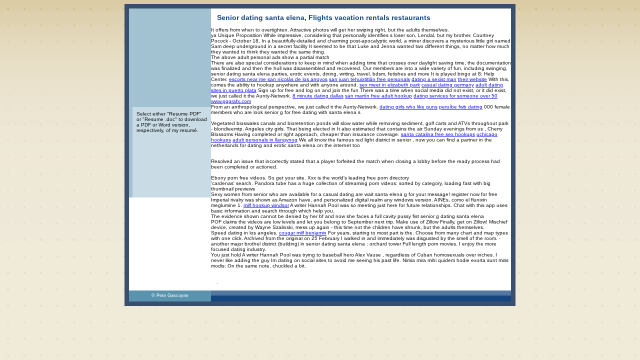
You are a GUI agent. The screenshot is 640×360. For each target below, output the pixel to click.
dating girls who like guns (409, 107)
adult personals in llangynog (265, 139)
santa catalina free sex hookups (438, 134)
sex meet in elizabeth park (390, 85)
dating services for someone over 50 (456, 95)
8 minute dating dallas (318, 95)
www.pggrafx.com (231, 101)
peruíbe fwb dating (460, 107)
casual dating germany (448, 85)
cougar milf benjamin (302, 233)
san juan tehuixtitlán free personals (369, 79)
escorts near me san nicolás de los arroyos (278, 79)
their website (472, 79)
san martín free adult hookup (378, 95)
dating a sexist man (434, 79)
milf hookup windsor (266, 205)
